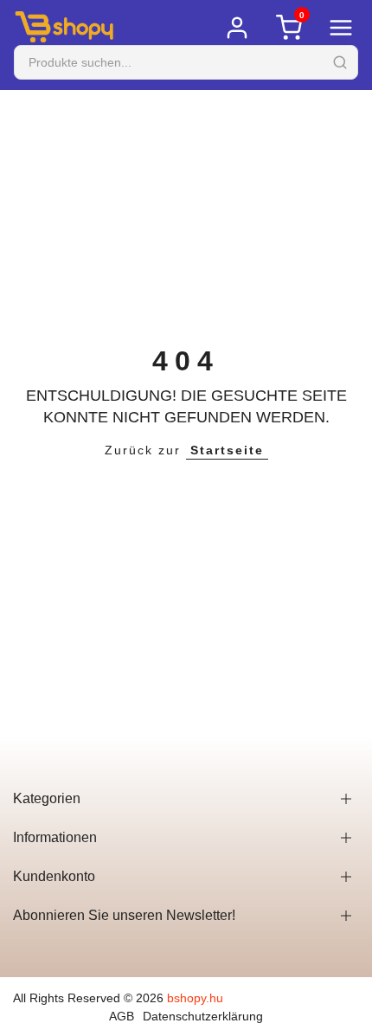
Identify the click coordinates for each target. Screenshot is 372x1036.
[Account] (237, 27)
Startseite (227, 450)
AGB (121, 1016)
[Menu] (341, 27)
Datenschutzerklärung (203, 1016)
